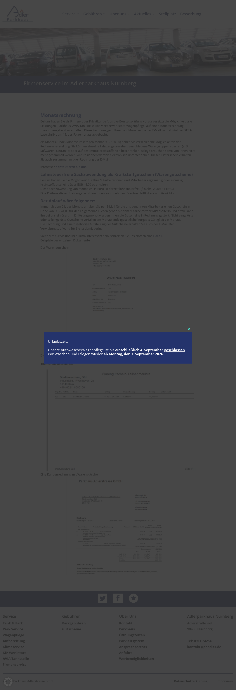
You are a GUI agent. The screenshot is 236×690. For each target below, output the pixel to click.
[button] (8, 682)
